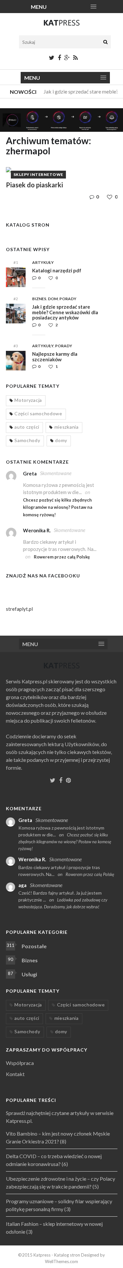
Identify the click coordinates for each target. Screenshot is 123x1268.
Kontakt (15, 1074)
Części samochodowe (38, 413)
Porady (67, 298)
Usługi (29, 974)
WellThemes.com (61, 1261)
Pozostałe (34, 946)
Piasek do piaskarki (34, 185)
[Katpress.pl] (61, 25)
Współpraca (20, 1063)
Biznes (39, 298)
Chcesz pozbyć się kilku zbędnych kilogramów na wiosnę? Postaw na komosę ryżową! (57, 507)
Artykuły (43, 262)
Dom (53, 298)
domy (61, 440)
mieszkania (66, 427)
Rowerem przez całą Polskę (62, 556)
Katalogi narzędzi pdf (56, 270)
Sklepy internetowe (38, 174)
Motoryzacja (28, 400)
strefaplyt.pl (19, 609)
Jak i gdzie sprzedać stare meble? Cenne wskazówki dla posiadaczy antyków (65, 312)
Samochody (27, 440)
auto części (26, 427)
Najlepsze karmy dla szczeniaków (54, 356)
